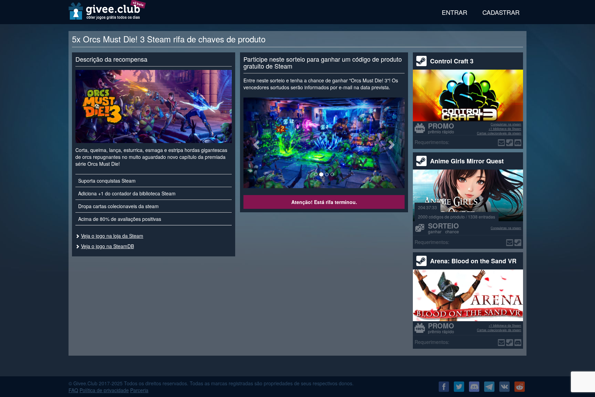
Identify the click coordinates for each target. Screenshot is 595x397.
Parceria (139, 390)
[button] (255, 143)
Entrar (454, 12)
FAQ (73, 390)
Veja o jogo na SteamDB (107, 246)
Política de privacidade (104, 390)
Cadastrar (501, 12)
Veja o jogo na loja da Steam (112, 235)
